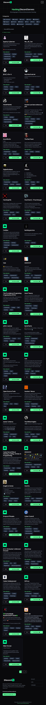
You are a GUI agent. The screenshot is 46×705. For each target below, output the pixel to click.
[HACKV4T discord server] (26, 259)
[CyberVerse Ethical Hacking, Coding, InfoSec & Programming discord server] (5, 448)
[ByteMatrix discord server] (26, 322)
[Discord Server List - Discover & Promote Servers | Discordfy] (7, 2)
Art (38, 21)
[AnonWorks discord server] (5, 135)
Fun (27, 21)
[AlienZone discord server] (26, 545)
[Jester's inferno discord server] (5, 418)
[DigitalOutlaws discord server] (5, 165)
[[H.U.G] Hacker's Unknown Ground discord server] (5, 545)
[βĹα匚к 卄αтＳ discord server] (5, 70)
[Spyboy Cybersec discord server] (5, 38)
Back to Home (7, 32)
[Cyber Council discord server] (26, 512)
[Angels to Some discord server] (5, 482)
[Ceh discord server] (26, 355)
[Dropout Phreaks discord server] (5, 512)
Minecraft (7, 24)
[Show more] (23, 27)
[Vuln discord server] (5, 259)
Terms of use (19, 703)
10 (26, 409)
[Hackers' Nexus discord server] (26, 387)
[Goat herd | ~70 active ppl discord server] (26, 196)
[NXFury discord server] (26, 577)
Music (33, 21)
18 (26, 377)
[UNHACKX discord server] (26, 448)
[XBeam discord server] (26, 165)
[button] (42, 679)
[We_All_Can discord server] (26, 38)
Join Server (14, 62)
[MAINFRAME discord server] (5, 101)
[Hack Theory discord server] (26, 289)
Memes (36, 24)
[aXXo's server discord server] (5, 322)
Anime (29, 19)
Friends (14, 21)
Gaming (15, 19)
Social (22, 19)
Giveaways (21, 24)
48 (26, 60)
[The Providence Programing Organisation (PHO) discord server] (5, 289)
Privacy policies (26, 703)
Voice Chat (29, 24)
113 (5, 409)
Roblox (21, 21)
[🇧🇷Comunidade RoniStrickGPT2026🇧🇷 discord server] (5, 610)
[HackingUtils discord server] (5, 196)
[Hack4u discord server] (26, 482)
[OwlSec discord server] (5, 226)
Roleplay (36, 19)
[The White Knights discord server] (26, 418)
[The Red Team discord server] (26, 135)
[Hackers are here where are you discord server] (26, 101)
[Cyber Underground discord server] (5, 577)
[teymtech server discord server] (26, 70)
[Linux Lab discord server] (26, 610)
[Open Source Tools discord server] (5, 387)
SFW (14, 24)
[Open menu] (42, 2)
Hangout (7, 21)
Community (7, 19)
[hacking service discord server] (26, 226)
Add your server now (9, 694)
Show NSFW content (9, 29)
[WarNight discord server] (5, 355)
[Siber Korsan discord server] (5, 642)
